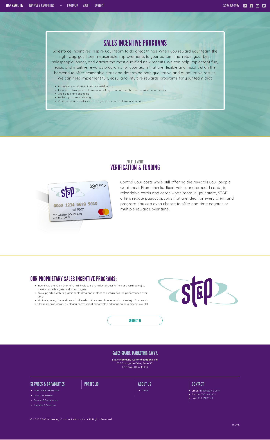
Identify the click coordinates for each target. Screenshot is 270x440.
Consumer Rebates (43, 395)
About (86, 5)
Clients (145, 390)
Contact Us (135, 320)
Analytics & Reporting (45, 405)
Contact (99, 5)
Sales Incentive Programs (46, 390)
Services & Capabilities (41, 5)
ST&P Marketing (14, 5)
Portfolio (72, 5)
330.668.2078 (205, 398)
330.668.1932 (208, 394)
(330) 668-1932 (231, 5)
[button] (60, 5)
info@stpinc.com (210, 390)
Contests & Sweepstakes (46, 400)
